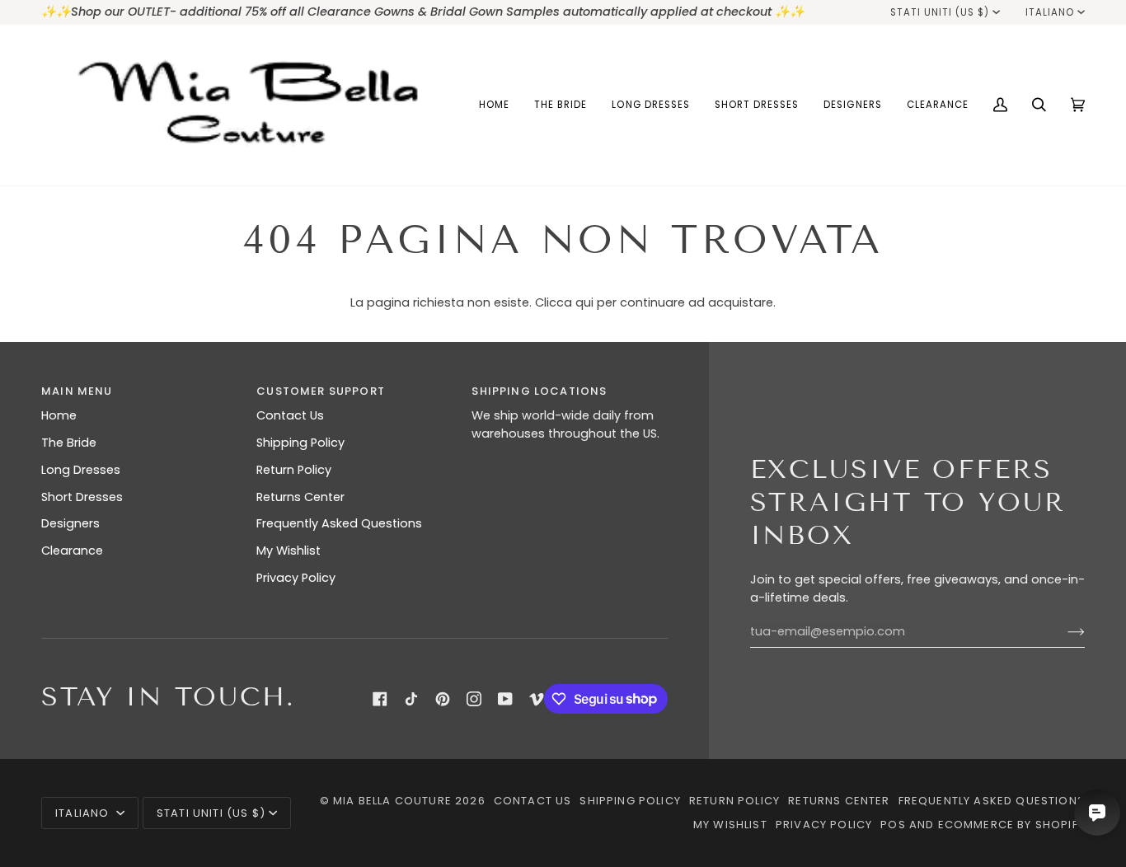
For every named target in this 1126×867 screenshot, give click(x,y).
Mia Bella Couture (392, 800)
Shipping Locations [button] (539, 391)
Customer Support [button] (320, 391)
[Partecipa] (1063, 632)
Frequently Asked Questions (339, 523)
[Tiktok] (411, 698)
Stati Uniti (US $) (940, 12)
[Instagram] (474, 698)
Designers (70, 523)
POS (893, 824)
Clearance (72, 550)
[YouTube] (505, 698)
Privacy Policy (295, 577)
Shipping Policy (300, 442)
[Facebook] (380, 698)
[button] (560, 105)
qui (584, 302)
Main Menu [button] (77, 391)
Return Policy (293, 470)
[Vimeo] (536, 698)
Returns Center (300, 497)
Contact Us (290, 415)
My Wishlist (288, 550)
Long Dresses (80, 470)
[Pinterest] (442, 698)
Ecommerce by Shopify (1011, 824)
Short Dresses (82, 497)
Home (59, 415)
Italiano (1049, 12)
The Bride (68, 442)
